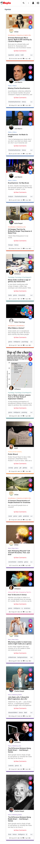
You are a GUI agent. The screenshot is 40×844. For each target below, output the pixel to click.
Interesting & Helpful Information (26, 35)
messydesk (21, 295)
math (22, 55)
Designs (10, 245)
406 (21, 58)
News (9, 548)
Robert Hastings (19, 322)
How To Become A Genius (17, 595)
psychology (25, 341)
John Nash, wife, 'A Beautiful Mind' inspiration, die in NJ (18, 698)
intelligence (17, 341)
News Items (15, 548)
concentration (12, 562)
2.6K (21, 105)
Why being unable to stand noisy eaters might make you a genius (19, 643)
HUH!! (16, 448)
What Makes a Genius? (16, 328)
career (10, 516)
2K (21, 565)
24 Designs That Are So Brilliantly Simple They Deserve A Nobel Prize (20, 231)
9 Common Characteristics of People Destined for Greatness (19, 501)
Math (25, 712)
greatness (26, 516)
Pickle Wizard (13, 454)
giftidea (25, 468)
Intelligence (21, 834)
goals (20, 516)
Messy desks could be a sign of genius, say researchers (19, 281)
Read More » (20, 22)
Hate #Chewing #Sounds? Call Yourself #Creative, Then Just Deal (19, 552)
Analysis (10, 196)
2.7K (21, 416)
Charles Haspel (19, 691)
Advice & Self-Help (13, 592)
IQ (20, 765)
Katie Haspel (18, 223)
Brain (9, 834)
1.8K (21, 661)
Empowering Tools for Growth (27, 592)
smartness (27, 608)
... (31, 55)
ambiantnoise (12, 657)
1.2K (21, 200)
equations (11, 55)
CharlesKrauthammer (14, 102)
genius (17, 55)
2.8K (21, 520)
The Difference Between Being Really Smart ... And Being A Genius (19, 750)
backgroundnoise (22, 657)
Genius (24, 102)
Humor (10, 451)
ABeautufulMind (12, 712)
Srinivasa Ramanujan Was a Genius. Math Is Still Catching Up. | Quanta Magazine (20, 39)
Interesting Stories (17, 694)
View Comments (20, 51)
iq (22, 608)
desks (10, 295)
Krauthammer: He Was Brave (18, 183)
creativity (20, 562)
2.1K (21, 471)
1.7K (21, 154)
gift (20, 468)
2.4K (21, 345)
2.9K (21, 612)
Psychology (11, 277)
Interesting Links (21, 227)
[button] (23, 3)
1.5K (21, 299)
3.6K (21, 769)
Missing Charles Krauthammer (19, 88)
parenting (24, 412)
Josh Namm (18, 82)
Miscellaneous (12, 35)
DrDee (16, 32)
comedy (10, 468)
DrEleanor (17, 274)
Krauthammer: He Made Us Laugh (18, 135)
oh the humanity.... (18, 451)
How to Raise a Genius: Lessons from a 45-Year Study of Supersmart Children (19, 397)
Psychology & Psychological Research (25, 277)
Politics (10, 85)
